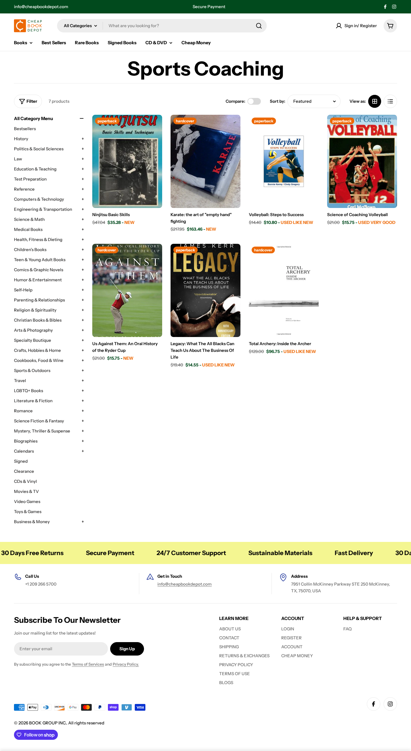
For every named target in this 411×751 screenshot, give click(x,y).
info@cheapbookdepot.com (41, 6)
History (21, 138)
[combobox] (162, 25)
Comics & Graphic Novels (38, 269)
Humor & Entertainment (38, 279)
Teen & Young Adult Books (39, 259)
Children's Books (30, 249)
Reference (24, 189)
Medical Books (28, 229)
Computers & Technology (39, 199)
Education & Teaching (35, 169)
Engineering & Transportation (43, 209)
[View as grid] (374, 101)
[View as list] (390, 101)
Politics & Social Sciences (38, 148)
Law (18, 159)
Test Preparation (30, 179)
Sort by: (277, 101)
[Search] (259, 25)
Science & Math (29, 219)
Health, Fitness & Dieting (38, 239)
